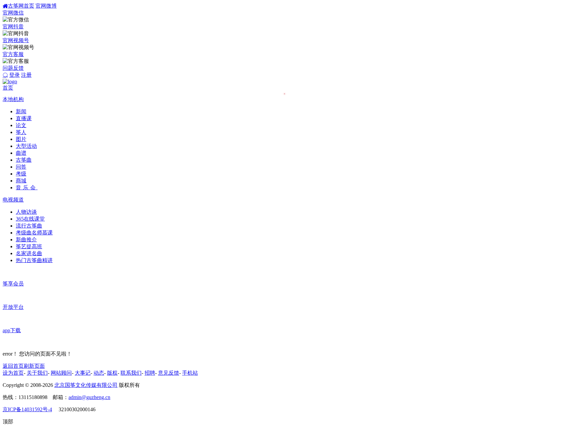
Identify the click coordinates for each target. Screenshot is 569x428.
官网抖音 (13, 26)
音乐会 (27, 187)
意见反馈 (168, 373)
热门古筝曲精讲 (34, 260)
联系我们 (131, 373)
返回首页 (13, 366)
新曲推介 (26, 239)
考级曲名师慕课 (34, 232)
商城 (21, 180)
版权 (112, 373)
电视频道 (13, 199)
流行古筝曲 (29, 225)
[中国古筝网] (10, 81)
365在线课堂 (30, 219)
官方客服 (13, 54)
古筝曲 (24, 160)
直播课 (24, 118)
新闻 (21, 111)
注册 (26, 75)
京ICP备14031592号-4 (27, 409)
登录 (14, 75)
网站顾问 (61, 373)
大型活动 (26, 146)
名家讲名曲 (29, 253)
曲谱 (21, 153)
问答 (21, 167)
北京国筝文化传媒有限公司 (86, 385)
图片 (21, 139)
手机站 (190, 373)
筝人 (21, 132)
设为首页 (13, 373)
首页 (8, 88)
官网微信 (13, 12)
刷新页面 (34, 366)
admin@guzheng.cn (89, 397)
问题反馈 (13, 68)
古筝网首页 (21, 6)
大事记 (83, 373)
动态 (99, 373)
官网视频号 (16, 40)
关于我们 (37, 373)
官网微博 (46, 6)
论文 (21, 125)
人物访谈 (26, 212)
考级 (21, 173)
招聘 (150, 373)
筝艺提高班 (29, 246)
